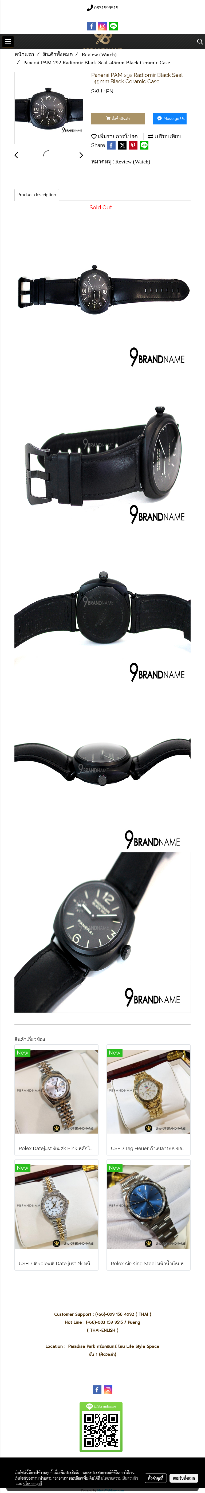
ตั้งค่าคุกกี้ (155, 1478)
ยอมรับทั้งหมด (184, 1478)
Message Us (174, 118)
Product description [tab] (36, 194)
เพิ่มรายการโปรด (117, 136)
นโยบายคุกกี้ (32, 1483)
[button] (198, 42)
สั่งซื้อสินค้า (120, 118)
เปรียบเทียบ (167, 136)
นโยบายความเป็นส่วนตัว (119, 1478)
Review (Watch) (132, 161)
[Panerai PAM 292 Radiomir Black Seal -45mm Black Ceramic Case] (49, 108)
